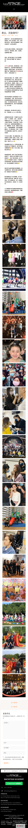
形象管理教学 (21, 821)
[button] (14, 9)
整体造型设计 (15, 821)
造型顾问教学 (23, 822)
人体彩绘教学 (9, 824)
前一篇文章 (14, 702)
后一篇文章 (14, 706)
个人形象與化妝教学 (17, 822)
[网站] (14, 753)
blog (8, 35)
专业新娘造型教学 (9, 822)
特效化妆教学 (3, 824)
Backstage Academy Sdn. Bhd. (18, 815)
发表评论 (4, 35)
